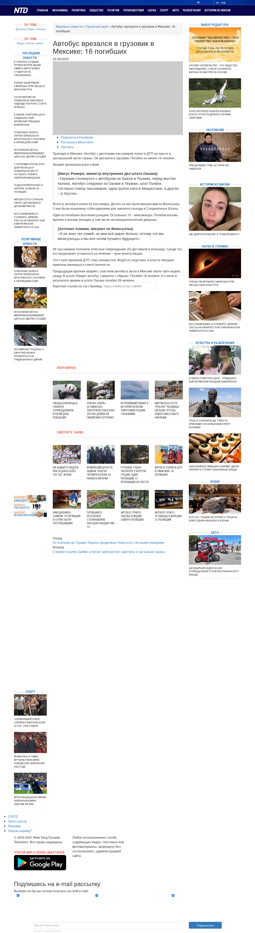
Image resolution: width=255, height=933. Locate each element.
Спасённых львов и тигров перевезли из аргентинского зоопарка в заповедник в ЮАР (29, 137)
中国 (223, 2)
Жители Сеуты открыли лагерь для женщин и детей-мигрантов (28, 203)
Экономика (60, 10)
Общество (96, 10)
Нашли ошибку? (20, 830)
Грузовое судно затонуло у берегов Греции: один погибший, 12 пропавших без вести (135, 475)
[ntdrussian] (15, 675)
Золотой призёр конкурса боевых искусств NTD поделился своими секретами (210, 114)
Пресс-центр (17, 821)
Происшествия (133, 10)
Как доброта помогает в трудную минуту (214, 234)
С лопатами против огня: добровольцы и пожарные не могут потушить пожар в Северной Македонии (29, 171)
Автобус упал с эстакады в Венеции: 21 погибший (168, 516)
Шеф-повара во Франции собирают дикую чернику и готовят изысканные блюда (214, 468)
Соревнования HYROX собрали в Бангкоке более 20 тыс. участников (30, 722)
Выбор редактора (215, 25)
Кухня (215, 482)
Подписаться (205, 925)
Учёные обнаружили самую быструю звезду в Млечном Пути (29, 86)
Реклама (14, 826)
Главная (42, 10)
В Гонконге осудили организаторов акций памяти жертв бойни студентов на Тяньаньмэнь (27, 68)
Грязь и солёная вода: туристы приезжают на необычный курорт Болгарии (209, 424)
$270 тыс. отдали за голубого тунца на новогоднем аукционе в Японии (213, 519)
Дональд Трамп (25, 29)
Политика (78, 10)
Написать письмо (85, 860)
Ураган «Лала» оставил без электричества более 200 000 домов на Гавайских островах (101, 410)
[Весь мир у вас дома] (15, 657)
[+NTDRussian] (15, 669)
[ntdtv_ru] (15, 681)
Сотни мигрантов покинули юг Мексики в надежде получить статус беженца (30, 102)
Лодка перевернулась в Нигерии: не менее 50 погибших (28, 188)
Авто (175, 10)
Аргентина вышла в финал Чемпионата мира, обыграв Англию (30, 801)
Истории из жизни (217, 10)
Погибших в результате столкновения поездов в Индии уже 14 (101, 520)
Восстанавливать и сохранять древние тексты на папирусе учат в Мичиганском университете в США (29, 220)
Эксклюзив (215, 130)
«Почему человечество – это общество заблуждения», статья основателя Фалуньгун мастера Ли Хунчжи (213, 69)
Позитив (113, 10)
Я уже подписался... (48, 930)
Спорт (164, 10)
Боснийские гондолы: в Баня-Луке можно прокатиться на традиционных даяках (29, 354)
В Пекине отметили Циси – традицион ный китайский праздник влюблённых (30, 119)
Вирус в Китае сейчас (30, 43)
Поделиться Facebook (77, 137)
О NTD (13, 816)
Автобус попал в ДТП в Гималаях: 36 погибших (168, 471)
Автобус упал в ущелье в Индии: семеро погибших (132, 516)
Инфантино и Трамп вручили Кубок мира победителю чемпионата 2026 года (29, 761)
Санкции (40, 29)
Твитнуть (67, 147)
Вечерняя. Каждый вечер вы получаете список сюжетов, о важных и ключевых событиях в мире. (50, 900)
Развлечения (192, 10)
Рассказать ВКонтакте (77, 142)
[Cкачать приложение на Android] (40, 868)
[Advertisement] (92, 325)
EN (217, 2)
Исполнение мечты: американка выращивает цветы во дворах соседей (30, 153)
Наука (152, 10)
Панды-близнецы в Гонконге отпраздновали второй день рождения (65, 410)
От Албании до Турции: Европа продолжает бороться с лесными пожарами (108, 542)
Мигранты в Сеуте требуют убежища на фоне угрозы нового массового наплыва (167, 410)
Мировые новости (69, 26)
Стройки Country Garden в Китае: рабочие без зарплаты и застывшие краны (109, 551)
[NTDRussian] (15, 651)
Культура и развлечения (215, 343)
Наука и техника (215, 246)
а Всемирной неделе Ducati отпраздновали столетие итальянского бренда (214, 571)
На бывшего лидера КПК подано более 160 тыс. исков (65, 471)
